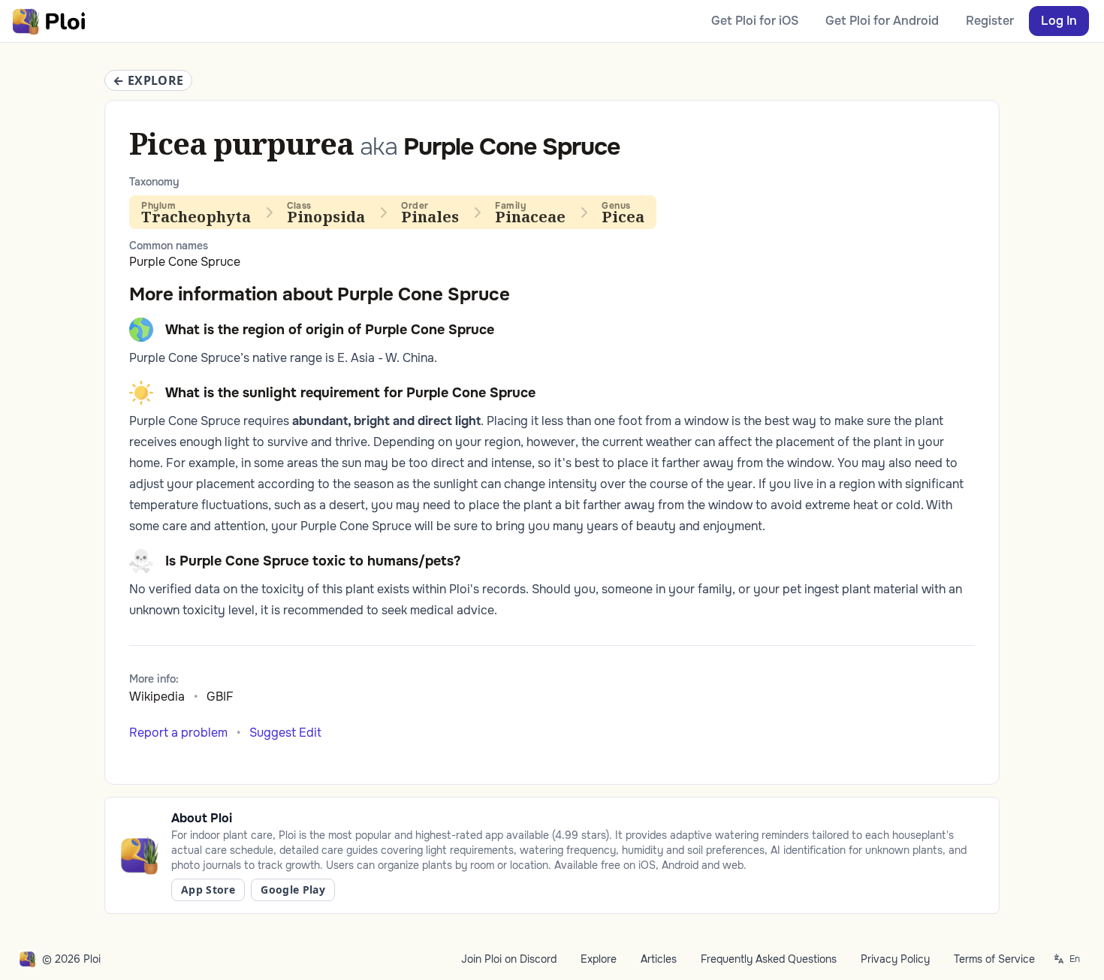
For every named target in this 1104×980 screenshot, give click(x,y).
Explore (599, 959)
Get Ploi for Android (882, 21)
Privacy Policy (895, 959)
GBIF (220, 696)
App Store (208, 889)
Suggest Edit (285, 732)
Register (990, 21)
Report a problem (178, 732)
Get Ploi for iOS (754, 21)
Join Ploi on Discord (509, 959)
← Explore (148, 80)
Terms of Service (994, 959)
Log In (1059, 21)
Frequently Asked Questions (769, 959)
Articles (659, 959)
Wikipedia (157, 696)
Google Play (293, 889)
